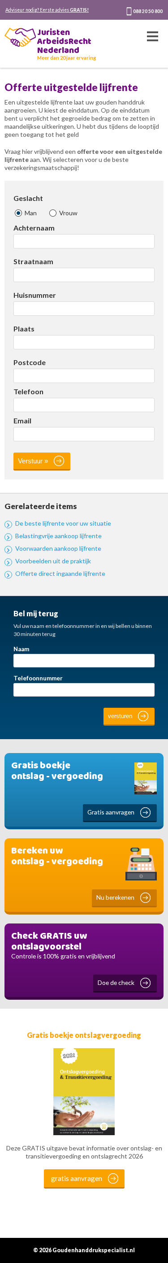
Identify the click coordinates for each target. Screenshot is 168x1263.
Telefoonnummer (38, 678)
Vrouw (68, 213)
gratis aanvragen (76, 1178)
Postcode (29, 362)
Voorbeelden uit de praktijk (53, 561)
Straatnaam (33, 261)
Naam (21, 649)
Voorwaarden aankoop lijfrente (58, 548)
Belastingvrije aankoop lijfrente (58, 536)
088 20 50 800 (148, 11)
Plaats (23, 329)
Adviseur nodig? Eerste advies (47, 10)
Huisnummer (34, 295)
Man (30, 213)
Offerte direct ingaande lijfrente (60, 573)
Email (22, 421)
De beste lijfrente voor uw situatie (63, 523)
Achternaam (34, 228)
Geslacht (28, 198)
